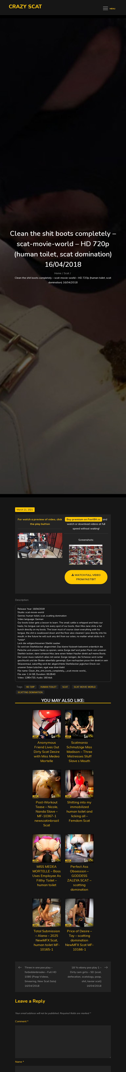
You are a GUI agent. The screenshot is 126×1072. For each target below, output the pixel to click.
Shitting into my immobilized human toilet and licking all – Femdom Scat (79, 811)
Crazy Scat (25, 6)
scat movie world (84, 686)
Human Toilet (48, 686)
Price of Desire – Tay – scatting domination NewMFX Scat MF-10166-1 (79, 940)
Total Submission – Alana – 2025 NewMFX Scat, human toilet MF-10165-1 (46, 940)
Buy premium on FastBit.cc (83, 519)
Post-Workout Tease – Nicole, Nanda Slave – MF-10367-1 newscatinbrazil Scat (46, 813)
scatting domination (30, 692)
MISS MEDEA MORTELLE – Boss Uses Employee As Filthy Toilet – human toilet (46, 875)
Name (19, 1061)
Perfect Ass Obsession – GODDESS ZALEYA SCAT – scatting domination (79, 877)
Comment (21, 1021)
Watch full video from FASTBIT (87, 577)
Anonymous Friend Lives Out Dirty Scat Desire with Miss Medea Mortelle (47, 751)
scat (65, 686)
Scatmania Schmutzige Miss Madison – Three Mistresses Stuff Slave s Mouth (79, 751)
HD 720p (30, 686)
